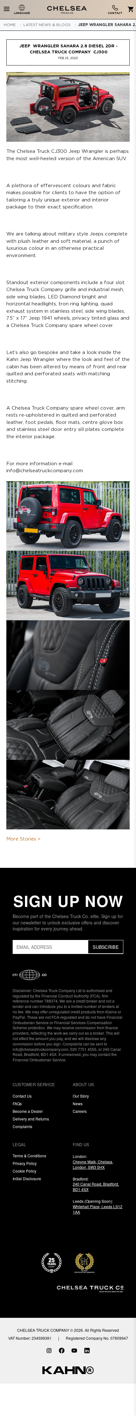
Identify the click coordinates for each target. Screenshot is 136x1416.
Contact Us (22, 1096)
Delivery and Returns (31, 1118)
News (78, 1103)
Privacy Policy (25, 1163)
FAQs (17, 1103)
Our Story (81, 1096)
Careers (80, 1111)
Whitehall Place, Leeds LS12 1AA (97, 1209)
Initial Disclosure (27, 1178)
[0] (129, 9)
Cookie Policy (24, 1171)
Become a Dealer (28, 1111)
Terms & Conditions (29, 1155)
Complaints (22, 1126)
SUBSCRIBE (106, 947)
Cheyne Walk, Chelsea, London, (93, 1164)
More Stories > (23, 839)
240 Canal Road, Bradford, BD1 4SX (96, 1186)
